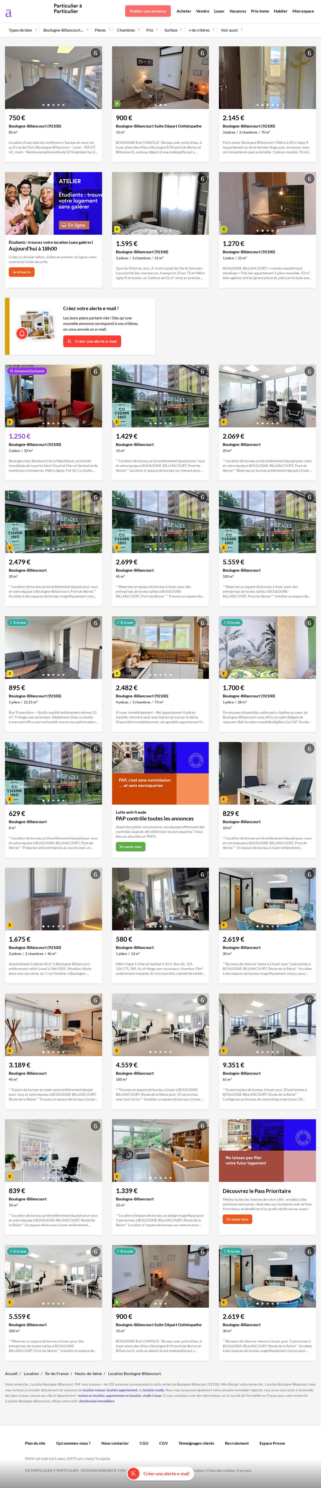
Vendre (202, 11)
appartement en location (123, 1396)
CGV (163, 1443)
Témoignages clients (196, 1443)
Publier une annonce (148, 11)
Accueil (11, 1373)
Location (31, 1373)
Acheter (184, 11)
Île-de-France (56, 1373)
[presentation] (10, 79)
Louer (219, 11)
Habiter (281, 11)
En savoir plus (130, 846)
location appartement (122, 1390)
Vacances (237, 11)
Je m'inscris (22, 272)
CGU (144, 1443)
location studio (153, 1390)
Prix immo (260, 11)
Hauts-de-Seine (88, 1373)
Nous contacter (115, 1443)
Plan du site (35, 1443)
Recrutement (237, 1443)
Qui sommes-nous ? (73, 1443)
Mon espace (303, 11)
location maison (94, 1390)
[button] (43, 103)
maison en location (91, 1396)
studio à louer (152, 1396)
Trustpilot (102, 1458)
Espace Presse (272, 1443)
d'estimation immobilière (96, 1401)
